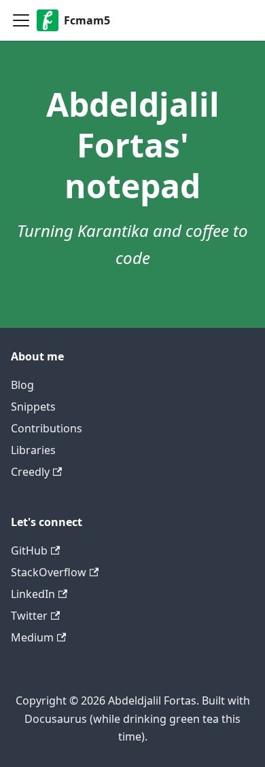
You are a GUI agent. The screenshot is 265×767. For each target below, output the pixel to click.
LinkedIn (33, 593)
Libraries (33, 450)
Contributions (46, 428)
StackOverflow (48, 572)
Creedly (30, 471)
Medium (32, 637)
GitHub (29, 550)
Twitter (29, 615)
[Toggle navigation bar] (21, 20)
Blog (22, 384)
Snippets (33, 406)
